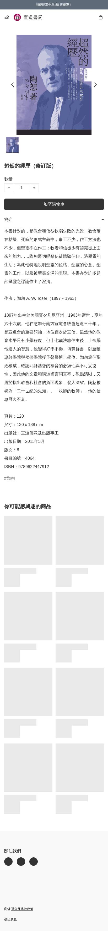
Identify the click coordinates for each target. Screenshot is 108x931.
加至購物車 (54, 204)
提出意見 (10, 919)
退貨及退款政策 (22, 909)
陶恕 (11, 478)
